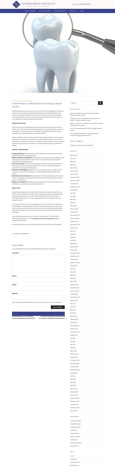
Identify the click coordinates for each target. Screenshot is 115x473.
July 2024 (72, 231)
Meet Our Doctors (45, 11)
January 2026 (74, 174)
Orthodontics (74, 439)
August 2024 (74, 228)
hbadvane (29, 101)
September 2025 (75, 187)
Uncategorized (74, 446)
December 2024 (74, 215)
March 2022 (73, 316)
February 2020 (74, 392)
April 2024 (73, 240)
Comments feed (74, 462)
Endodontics (73, 430)
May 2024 (73, 237)
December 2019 (74, 398)
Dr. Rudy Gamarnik (75, 427)
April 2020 (73, 385)
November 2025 (74, 180)
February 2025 (74, 209)
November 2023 (74, 256)
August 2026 (74, 155)
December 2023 (74, 253)
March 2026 (73, 168)
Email (14, 285)
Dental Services (31, 11)
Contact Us (73, 11)
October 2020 (74, 366)
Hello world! (90, 145)
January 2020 (74, 395)
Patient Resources (60, 11)
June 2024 (73, 234)
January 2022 (73, 322)
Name (14, 276)
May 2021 (73, 344)
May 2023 (73, 275)
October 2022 (74, 294)
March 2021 (73, 351)
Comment (16, 253)
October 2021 (74, 328)
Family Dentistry (74, 433)
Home (82, 11)
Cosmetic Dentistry (75, 420)
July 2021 (72, 338)
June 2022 (73, 306)
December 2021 (74, 325)
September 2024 (75, 224)
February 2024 (74, 246)
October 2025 (74, 183)
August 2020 (74, 373)
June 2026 (73, 158)
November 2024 (74, 218)
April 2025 (73, 202)
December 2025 (74, 177)
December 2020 (75, 360)
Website (15, 293)
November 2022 (74, 291)
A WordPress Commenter (77, 145)
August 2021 (73, 335)
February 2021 (74, 354)
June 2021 (73, 341)
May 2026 (73, 161)
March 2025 (73, 205)
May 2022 (73, 310)
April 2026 (73, 164)
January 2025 (74, 212)
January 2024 (74, 250)
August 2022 (73, 300)
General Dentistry (75, 436)
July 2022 (72, 303)
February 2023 (74, 284)
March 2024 (73, 243)
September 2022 (75, 297)
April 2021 (73, 347)
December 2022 (74, 287)
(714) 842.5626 (85, 4)
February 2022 (74, 319)
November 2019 (74, 401)
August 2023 (73, 265)
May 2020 (73, 382)
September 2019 (75, 407)
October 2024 (74, 221)
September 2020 (75, 369)
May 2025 (73, 199)
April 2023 (73, 278)
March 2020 (73, 388)
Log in (72, 456)
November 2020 (75, 363)
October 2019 (74, 404)
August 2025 (74, 190)
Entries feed (73, 459)
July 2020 (72, 376)
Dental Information (21, 233)
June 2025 (73, 196)
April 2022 (73, 313)
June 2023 (73, 272)
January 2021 (73, 357)
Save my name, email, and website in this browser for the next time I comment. (37, 302)
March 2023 (73, 281)
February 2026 (74, 171)
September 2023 (75, 262)
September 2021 (75, 332)
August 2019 (73, 410)
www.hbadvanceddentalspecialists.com (45, 218)
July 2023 (72, 269)
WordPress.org (74, 465)
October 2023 (74, 259)
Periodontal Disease (76, 443)
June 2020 (73, 379)
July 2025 (72, 193)
